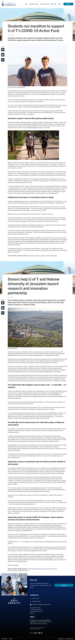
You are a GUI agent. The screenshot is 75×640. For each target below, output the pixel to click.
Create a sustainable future (35, 569)
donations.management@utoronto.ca (41, 604)
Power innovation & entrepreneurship (18, 570)
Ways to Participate (45, 4)
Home (26, 4)
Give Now (68, 4)
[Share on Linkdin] (2, 54)
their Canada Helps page (48, 111)
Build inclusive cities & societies (36, 255)
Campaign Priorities (33, 4)
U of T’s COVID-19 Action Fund (17, 101)
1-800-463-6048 (36, 601)
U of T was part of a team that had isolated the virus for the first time (47, 173)
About (59, 4)
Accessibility (4, 638)
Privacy (10, 638)
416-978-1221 (35, 598)
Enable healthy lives (51, 255)
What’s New (53, 4)
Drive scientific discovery (50, 569)
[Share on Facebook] (2, 49)
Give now (64, 585)
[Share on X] (2, 59)
